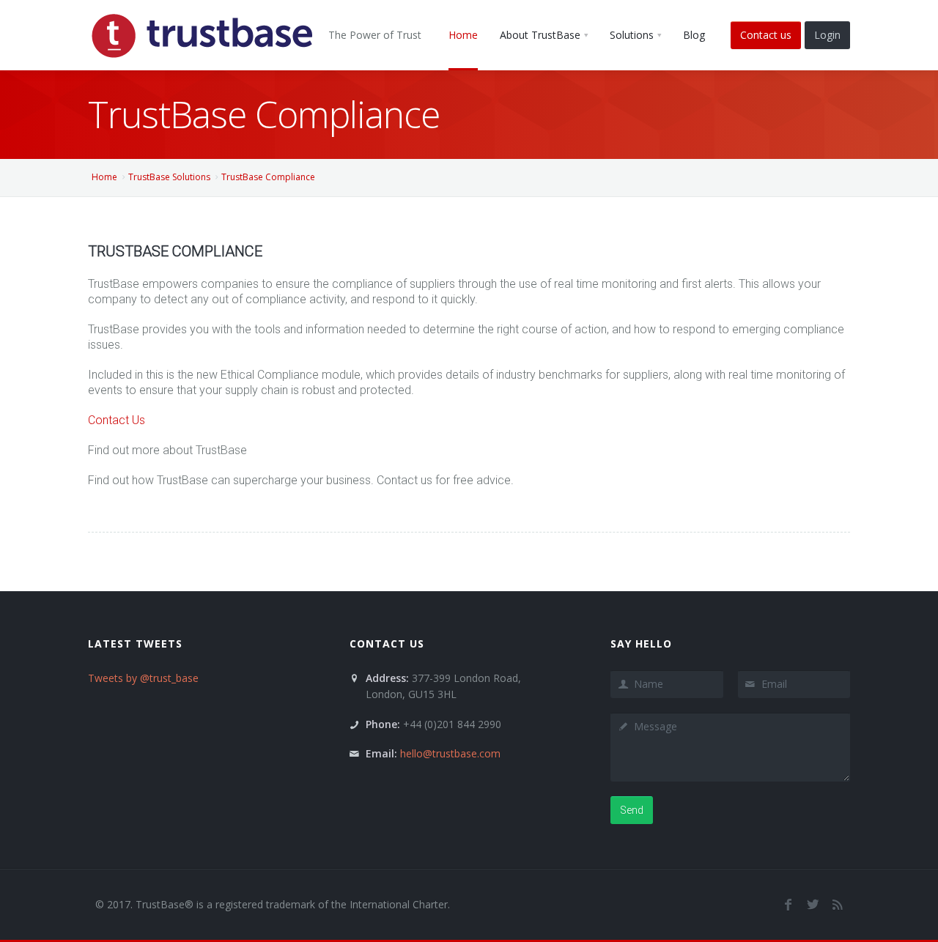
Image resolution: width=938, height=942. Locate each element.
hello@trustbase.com (450, 753)
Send (631, 810)
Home (104, 177)
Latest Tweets (135, 643)
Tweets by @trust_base (143, 678)
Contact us (765, 35)
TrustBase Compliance (268, 177)
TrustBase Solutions (169, 177)
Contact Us (116, 420)
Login (827, 35)
